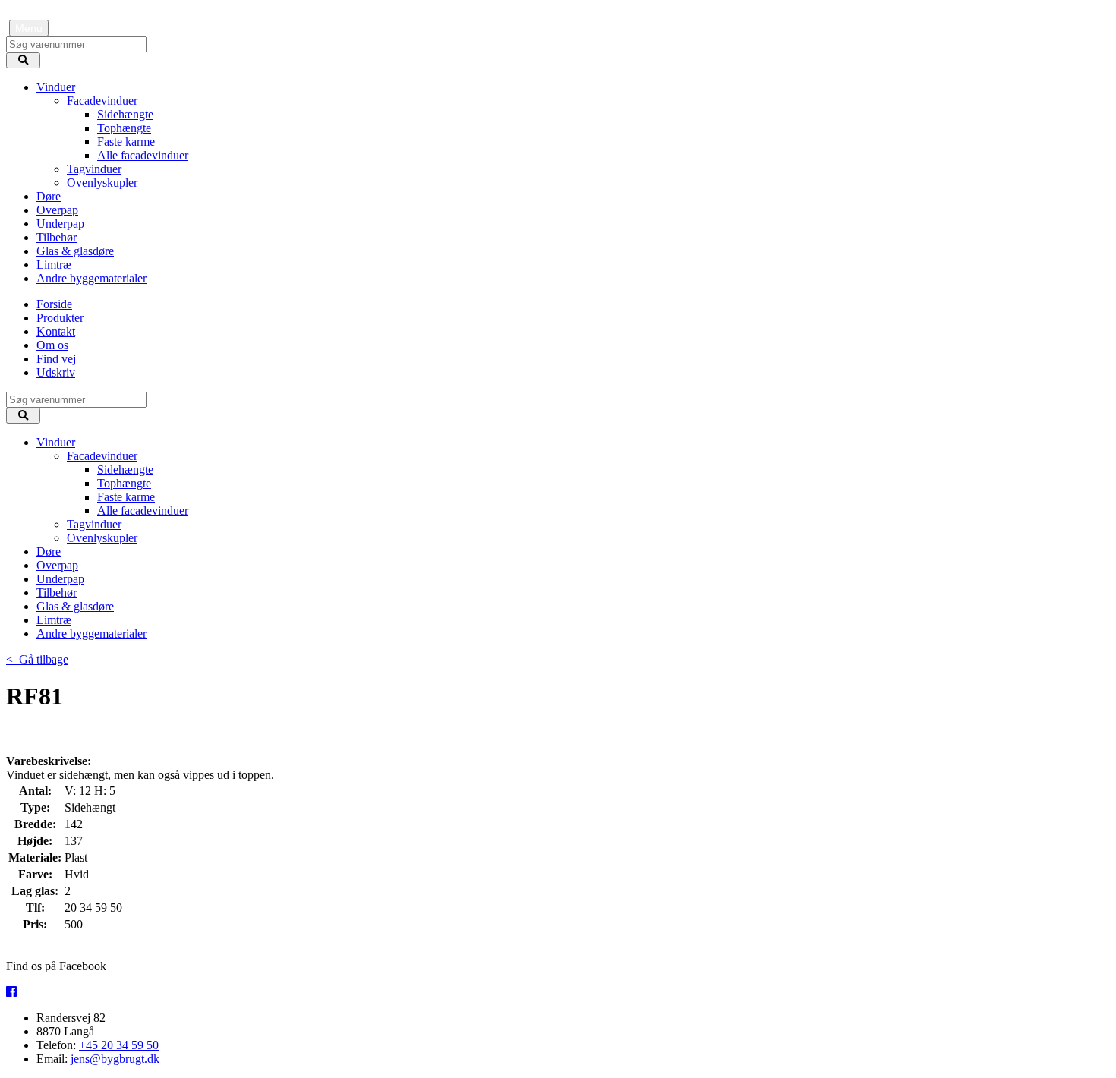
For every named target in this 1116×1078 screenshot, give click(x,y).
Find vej (56, 358)
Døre (48, 196)
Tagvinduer (94, 168)
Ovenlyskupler (102, 182)
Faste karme (126, 141)
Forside (54, 304)
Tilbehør (56, 237)
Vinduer (55, 86)
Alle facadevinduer (142, 155)
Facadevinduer (102, 100)
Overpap (57, 209)
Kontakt (55, 331)
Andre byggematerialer (91, 278)
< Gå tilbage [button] (37, 659)
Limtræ (53, 264)
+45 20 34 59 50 (119, 1045)
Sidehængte (125, 114)
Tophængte (124, 127)
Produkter (60, 317)
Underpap (60, 223)
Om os (52, 345)
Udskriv (55, 372)
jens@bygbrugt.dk (115, 1058)
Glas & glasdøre (75, 250)
